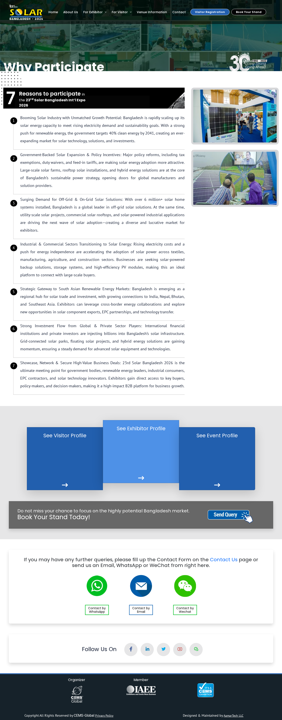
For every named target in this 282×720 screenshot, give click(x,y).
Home (53, 12)
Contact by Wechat (185, 610)
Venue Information (152, 12)
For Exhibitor (93, 12)
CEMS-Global (84, 715)
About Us (70, 12)
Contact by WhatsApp (97, 610)
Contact (179, 12)
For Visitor (120, 12)
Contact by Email (141, 610)
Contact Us (223, 559)
